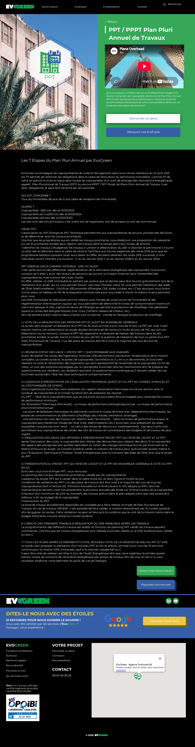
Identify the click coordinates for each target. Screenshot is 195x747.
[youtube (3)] (176, 601)
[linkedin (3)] (169, 601)
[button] (80, 6)
